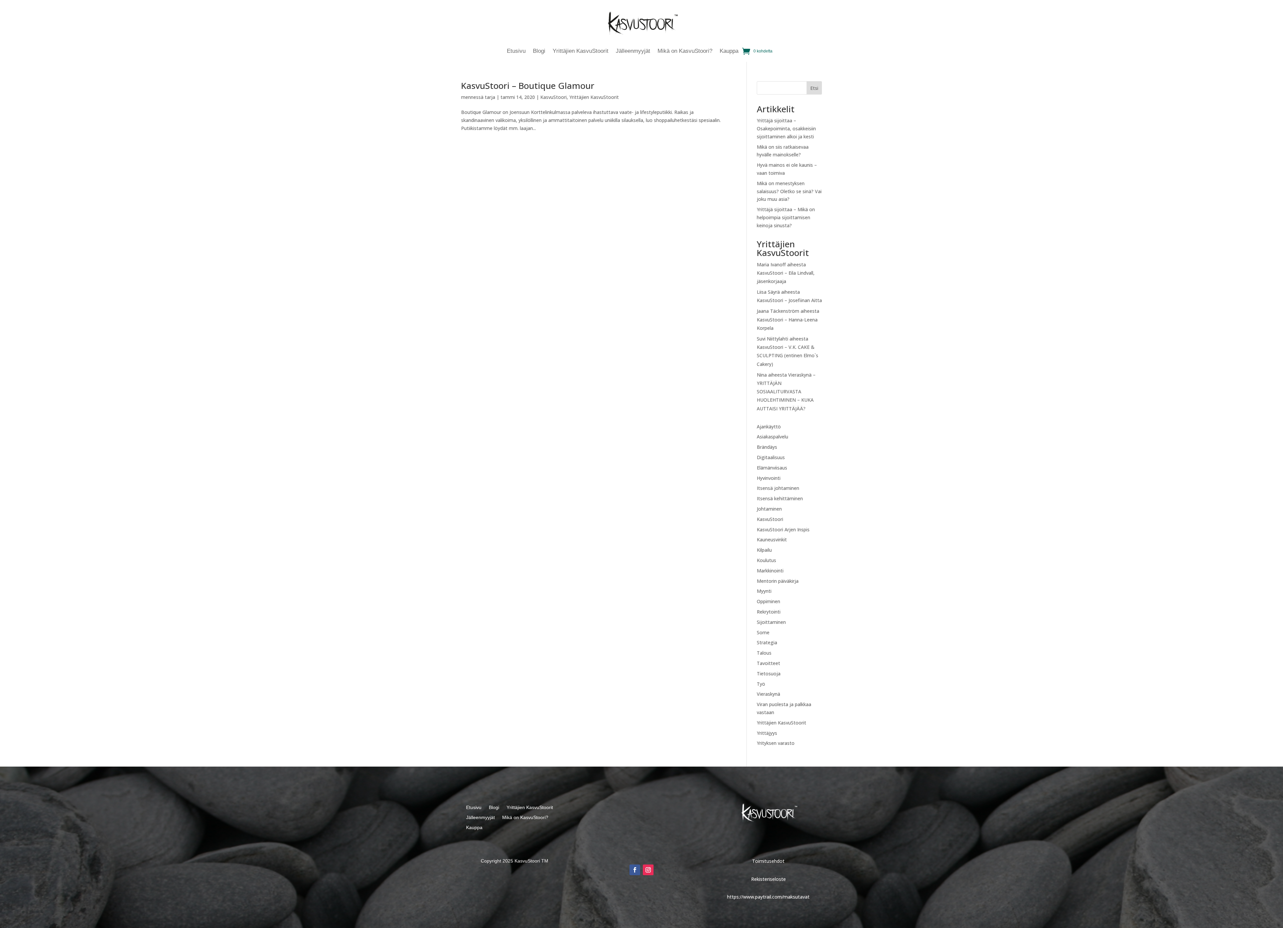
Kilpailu (764, 550)
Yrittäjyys (767, 733)
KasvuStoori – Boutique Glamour (527, 86)
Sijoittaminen (771, 622)
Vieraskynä (768, 694)
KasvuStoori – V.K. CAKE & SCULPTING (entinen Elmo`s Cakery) (787, 355)
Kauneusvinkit (772, 539)
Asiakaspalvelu (772, 436)
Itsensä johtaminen (778, 488)
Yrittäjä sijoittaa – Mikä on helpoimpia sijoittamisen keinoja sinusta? (786, 217)
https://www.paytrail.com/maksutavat (768, 897)
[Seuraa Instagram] (648, 870)
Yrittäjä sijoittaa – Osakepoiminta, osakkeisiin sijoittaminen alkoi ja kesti (786, 128)
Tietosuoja (768, 673)
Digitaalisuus (771, 457)
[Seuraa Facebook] (634, 870)
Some (763, 632)
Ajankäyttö (769, 426)
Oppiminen (768, 601)
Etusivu (516, 51)
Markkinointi (770, 570)
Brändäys (767, 447)
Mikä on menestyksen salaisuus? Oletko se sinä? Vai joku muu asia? (789, 191)
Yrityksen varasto (776, 743)
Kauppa (729, 51)
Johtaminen (769, 509)
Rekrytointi (768, 612)
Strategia (767, 642)
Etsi (814, 88)
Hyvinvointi (768, 478)
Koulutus (766, 560)
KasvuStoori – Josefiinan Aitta (789, 300)
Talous (764, 653)
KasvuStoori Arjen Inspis (783, 529)
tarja (490, 97)
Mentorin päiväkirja (778, 581)
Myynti (764, 591)
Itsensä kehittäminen (780, 498)
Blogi (539, 51)
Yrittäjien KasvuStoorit (580, 51)
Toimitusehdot (768, 861)
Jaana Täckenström (778, 311)
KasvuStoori (553, 97)
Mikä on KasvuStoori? (685, 51)
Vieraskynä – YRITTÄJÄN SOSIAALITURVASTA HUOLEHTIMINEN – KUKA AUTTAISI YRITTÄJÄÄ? (786, 392)
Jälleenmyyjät (633, 51)
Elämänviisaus (772, 468)
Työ (761, 684)
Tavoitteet (768, 663)
